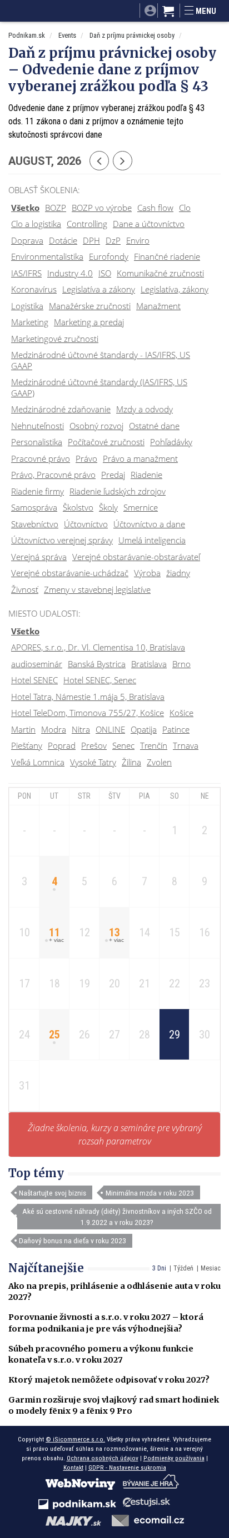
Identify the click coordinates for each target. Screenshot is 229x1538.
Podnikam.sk (26, 35)
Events (67, 35)
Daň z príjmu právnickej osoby (132, 35)
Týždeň (183, 1268)
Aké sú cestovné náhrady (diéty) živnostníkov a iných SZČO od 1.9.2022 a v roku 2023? (117, 1217)
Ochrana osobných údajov (102, 1458)
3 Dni (159, 1268)
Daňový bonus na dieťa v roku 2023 (72, 1240)
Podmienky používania (174, 1458)
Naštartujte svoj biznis (52, 1192)
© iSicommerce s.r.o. (75, 1439)
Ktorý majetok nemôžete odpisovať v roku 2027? (109, 1380)
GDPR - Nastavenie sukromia (127, 1467)
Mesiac (211, 1268)
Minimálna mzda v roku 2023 (150, 1192)
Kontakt (73, 1467)
